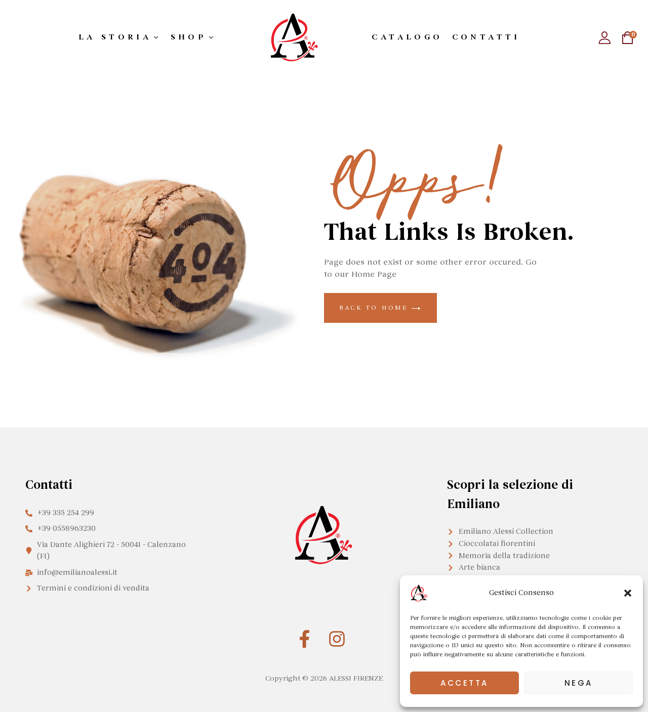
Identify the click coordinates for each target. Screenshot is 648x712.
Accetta (464, 683)
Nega (578, 683)
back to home (375, 307)
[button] (628, 593)
